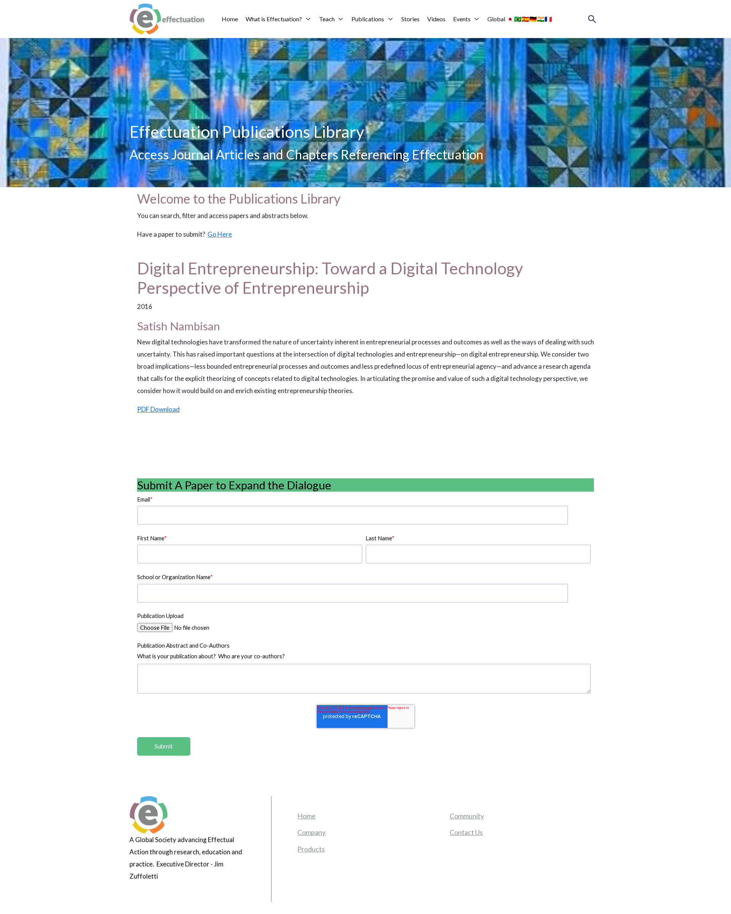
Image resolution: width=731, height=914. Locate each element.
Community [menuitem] (467, 816)
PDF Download (158, 409)
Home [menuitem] (306, 816)
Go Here (219, 234)
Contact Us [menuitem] (466, 832)
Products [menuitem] (311, 849)
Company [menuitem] (311, 832)
